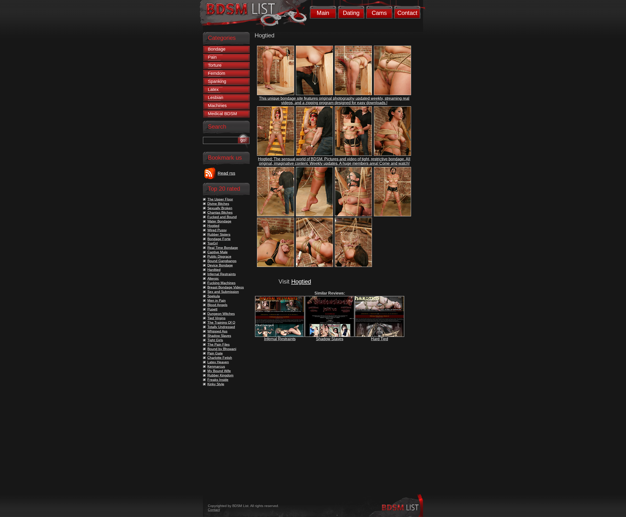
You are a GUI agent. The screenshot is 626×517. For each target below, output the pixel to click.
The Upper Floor (220, 199)
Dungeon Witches (221, 314)
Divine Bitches (218, 204)
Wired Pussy (217, 230)
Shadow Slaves (329, 339)
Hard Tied (379, 339)
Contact (407, 13)
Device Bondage (220, 265)
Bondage (216, 49)
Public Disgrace (219, 256)
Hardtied (214, 270)
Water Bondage (219, 221)
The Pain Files (218, 344)
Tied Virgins (216, 318)
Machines (217, 105)
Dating (351, 13)
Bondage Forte (219, 239)
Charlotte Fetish (219, 358)
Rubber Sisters (218, 234)
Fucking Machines (221, 283)
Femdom (216, 73)
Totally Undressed (221, 327)
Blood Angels (217, 305)
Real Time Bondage (222, 248)
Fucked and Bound (222, 217)
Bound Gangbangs (221, 261)
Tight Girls (215, 340)
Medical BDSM (222, 113)
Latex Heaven (218, 362)
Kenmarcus (216, 366)
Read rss (226, 173)
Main (323, 13)
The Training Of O (221, 322)
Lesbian (215, 97)
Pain (212, 57)
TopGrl (212, 243)
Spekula (213, 296)
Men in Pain (216, 300)
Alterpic (213, 278)
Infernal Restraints (280, 339)
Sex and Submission (223, 292)
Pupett (212, 309)
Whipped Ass (217, 331)
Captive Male (217, 252)
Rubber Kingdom (220, 375)
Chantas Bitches (220, 212)
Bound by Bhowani (221, 349)
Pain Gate (215, 353)
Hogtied (301, 281)
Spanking (217, 81)
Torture (215, 65)
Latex (213, 89)
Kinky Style (215, 384)
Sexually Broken (219, 208)
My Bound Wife (219, 371)
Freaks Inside (217, 380)
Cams (379, 13)
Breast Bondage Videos (225, 287)
